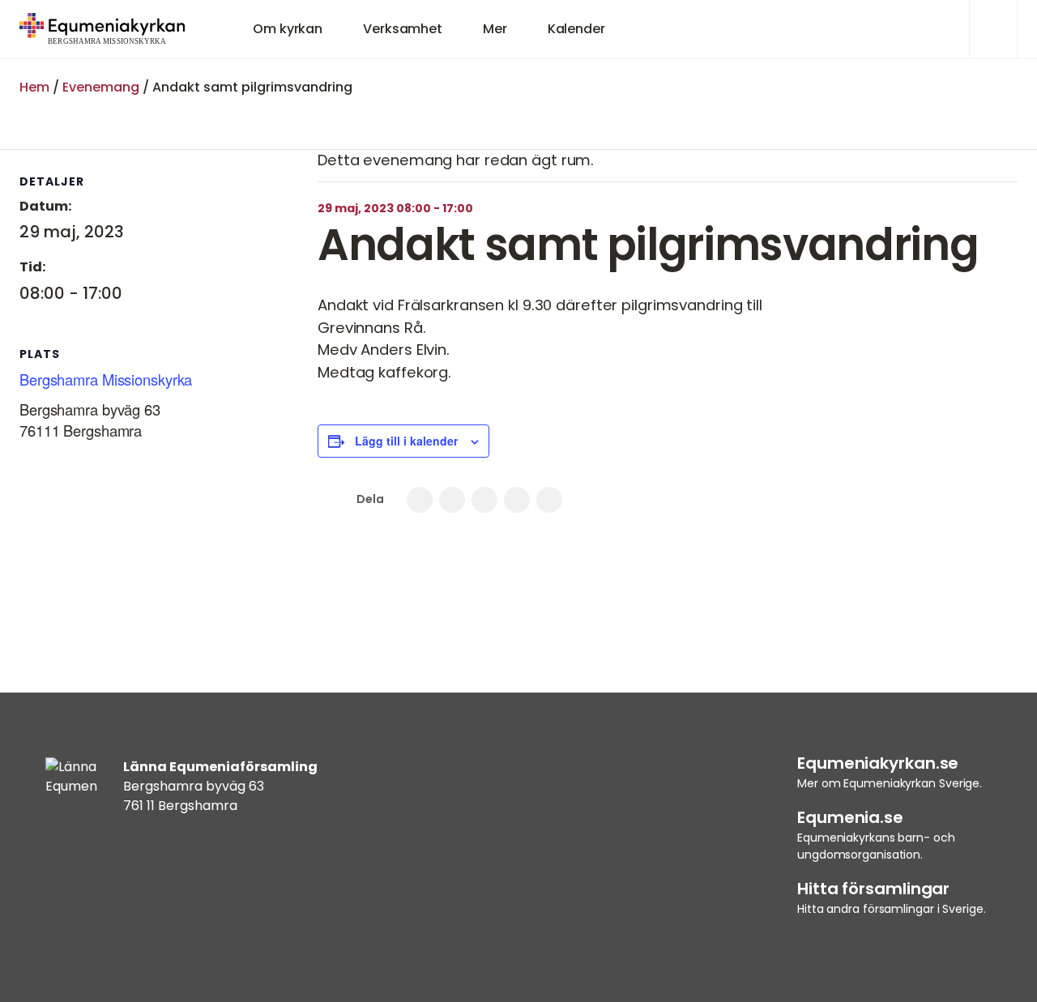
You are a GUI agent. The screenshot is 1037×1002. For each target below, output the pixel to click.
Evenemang (100, 87)
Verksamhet (402, 28)
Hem (34, 87)
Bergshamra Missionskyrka (105, 379)
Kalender (576, 28)
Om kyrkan (287, 28)
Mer (495, 28)
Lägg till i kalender (406, 441)
